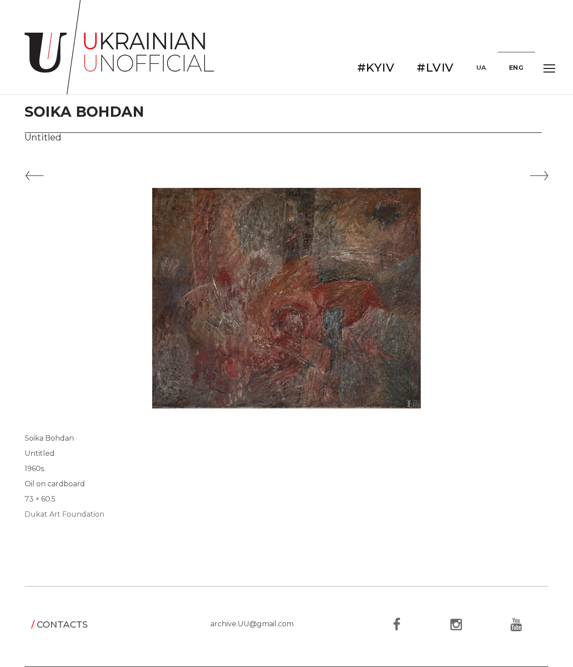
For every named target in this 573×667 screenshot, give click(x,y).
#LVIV (435, 67)
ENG (516, 68)
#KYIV (376, 67)
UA (481, 68)
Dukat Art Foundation (64, 514)
